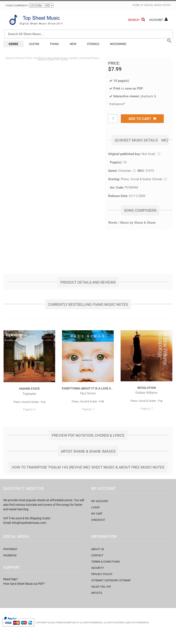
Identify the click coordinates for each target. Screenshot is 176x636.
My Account (99, 501)
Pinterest (10, 549)
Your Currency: (17, 5)
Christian (124, 171)
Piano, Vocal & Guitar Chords (141, 179)
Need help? (10, 579)
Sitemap (97, 580)
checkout (98, 519)
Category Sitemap (118, 580)
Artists (96, 592)
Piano (54, 44)
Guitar (34, 44)
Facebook (10, 555)
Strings (93, 44)
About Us (97, 549)
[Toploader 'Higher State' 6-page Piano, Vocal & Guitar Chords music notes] (29, 356)
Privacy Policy (101, 574)
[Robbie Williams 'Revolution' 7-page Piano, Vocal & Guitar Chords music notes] (146, 355)
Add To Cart (140, 118)
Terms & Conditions (105, 561)
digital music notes (157, 5)
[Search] (168, 14)
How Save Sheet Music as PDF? (24, 583)
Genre (13, 44)
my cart (97, 513)
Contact (97, 555)
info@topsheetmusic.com (29, 522)
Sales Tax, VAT (101, 586)
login (95, 507)
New (73, 44)
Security (97, 567)
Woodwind (118, 44)
